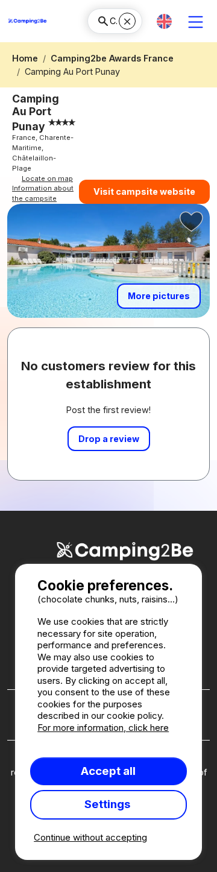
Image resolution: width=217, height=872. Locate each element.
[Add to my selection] (192, 222)
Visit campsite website (144, 191)
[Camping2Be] (27, 21)
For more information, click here (103, 727)
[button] (164, 21)
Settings (108, 804)
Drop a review (108, 439)
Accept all (108, 771)
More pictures (159, 296)
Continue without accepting (90, 837)
